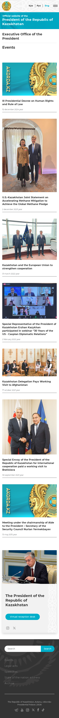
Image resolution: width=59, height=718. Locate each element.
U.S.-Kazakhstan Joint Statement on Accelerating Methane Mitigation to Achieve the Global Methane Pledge (25, 201)
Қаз (31, 5)
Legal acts (11, 665)
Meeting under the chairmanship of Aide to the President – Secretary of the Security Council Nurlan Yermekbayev (28, 526)
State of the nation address (22, 677)
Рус (39, 5)
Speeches (11, 671)
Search (47, 648)
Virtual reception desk (22, 616)
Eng (47, 5)
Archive (9, 683)
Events (9, 660)
